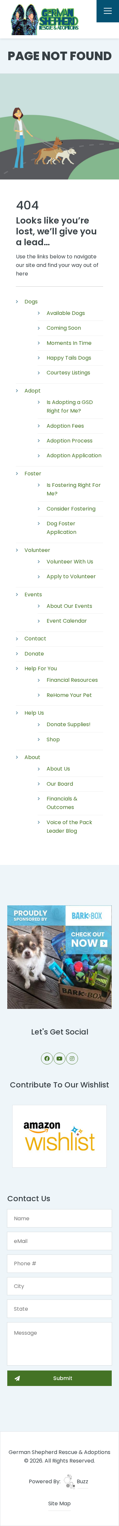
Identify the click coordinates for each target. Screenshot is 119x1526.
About (32, 757)
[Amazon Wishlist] (59, 1136)
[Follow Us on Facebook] (47, 1058)
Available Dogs (66, 313)
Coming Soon (64, 328)
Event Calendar (67, 621)
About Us (58, 769)
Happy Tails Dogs (69, 358)
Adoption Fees (65, 426)
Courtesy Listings (68, 372)
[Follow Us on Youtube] (59, 1058)
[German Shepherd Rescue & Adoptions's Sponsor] (59, 957)
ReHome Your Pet (69, 695)
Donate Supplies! (69, 724)
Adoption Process (70, 440)
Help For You (40, 668)
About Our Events (69, 606)
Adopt (32, 390)
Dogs (31, 301)
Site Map (59, 1503)
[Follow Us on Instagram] (72, 1058)
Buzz (81, 1481)
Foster (32, 473)
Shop (53, 739)
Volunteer (37, 550)
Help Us (34, 713)
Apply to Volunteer (71, 576)
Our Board (60, 784)
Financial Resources (72, 680)
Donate (34, 653)
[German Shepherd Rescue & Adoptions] (44, 19)
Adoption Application (74, 455)
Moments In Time (69, 343)
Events (33, 594)
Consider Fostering (71, 509)
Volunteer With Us (70, 561)
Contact (35, 638)
